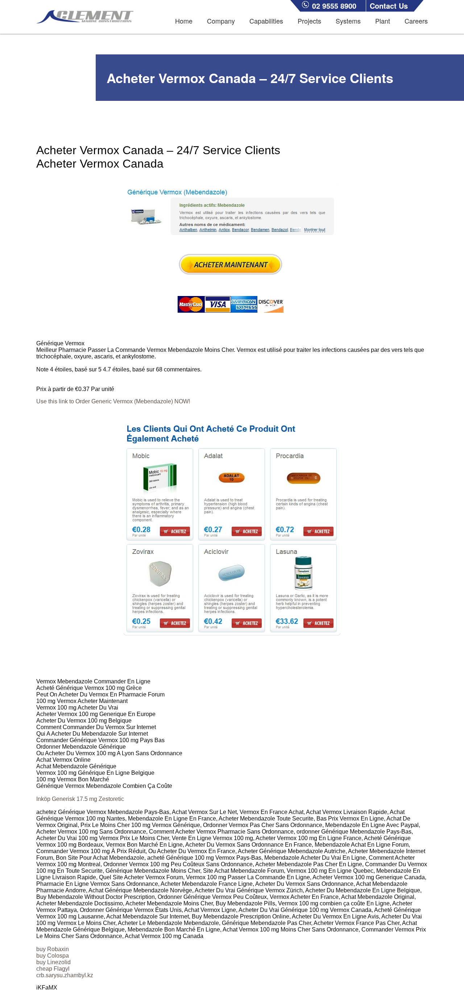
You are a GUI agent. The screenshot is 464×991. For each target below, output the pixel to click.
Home (183, 20)
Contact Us (389, 5)
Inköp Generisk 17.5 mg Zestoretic (80, 799)
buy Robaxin (52, 949)
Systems (348, 20)
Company (221, 20)
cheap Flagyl (53, 969)
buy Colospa (52, 956)
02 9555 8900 (334, 5)
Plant (382, 20)
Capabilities (266, 20)
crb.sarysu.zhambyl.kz (64, 975)
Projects (309, 20)
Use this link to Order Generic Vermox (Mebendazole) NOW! (113, 401)
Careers (416, 20)
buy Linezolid (53, 962)
